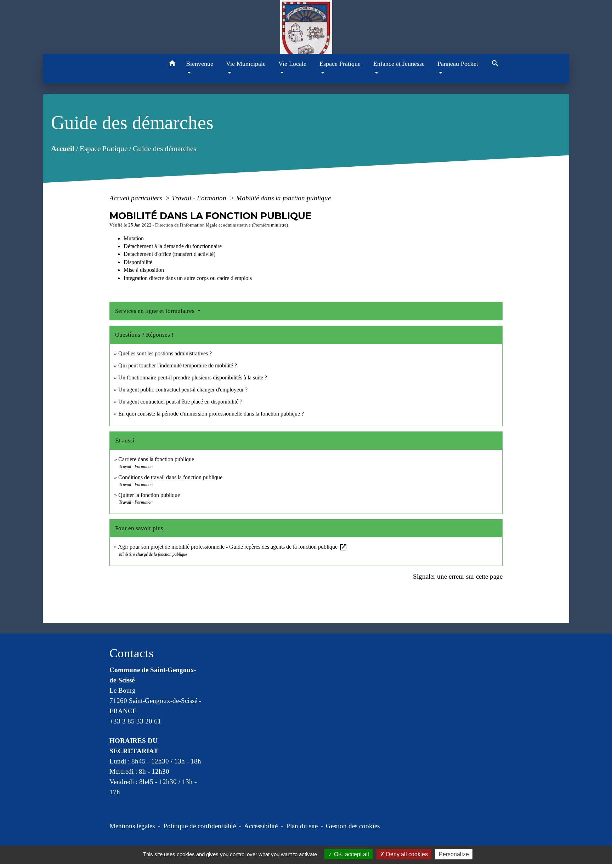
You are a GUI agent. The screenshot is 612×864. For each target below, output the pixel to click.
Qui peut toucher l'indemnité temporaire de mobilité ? (177, 365)
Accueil (62, 148)
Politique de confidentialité (199, 826)
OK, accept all (351, 854)
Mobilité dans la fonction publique (283, 198)
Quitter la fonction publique (149, 495)
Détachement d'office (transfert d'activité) (169, 254)
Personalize (454, 854)
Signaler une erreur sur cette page (458, 576)
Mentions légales (132, 826)
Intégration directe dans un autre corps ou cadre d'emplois (188, 278)
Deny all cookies (406, 854)
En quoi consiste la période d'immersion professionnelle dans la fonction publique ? (211, 414)
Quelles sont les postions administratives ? (165, 353)
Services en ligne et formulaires (155, 311)
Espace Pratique (104, 148)
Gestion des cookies (353, 826)
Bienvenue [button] (199, 63)
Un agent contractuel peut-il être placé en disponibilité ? (180, 402)
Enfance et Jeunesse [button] (399, 63)
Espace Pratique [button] (340, 63)
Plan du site (302, 826)
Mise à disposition (144, 270)
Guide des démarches (164, 148)
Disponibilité (138, 262)
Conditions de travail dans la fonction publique (170, 477)
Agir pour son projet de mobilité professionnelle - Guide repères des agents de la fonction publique (232, 547)
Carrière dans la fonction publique (156, 459)
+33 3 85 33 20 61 (135, 721)
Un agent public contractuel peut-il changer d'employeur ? (183, 390)
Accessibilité (261, 826)
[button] (172, 64)
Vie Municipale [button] (246, 63)
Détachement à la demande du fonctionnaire (173, 246)
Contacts (131, 653)
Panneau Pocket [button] (457, 63)
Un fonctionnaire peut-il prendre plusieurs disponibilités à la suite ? (192, 377)
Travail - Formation (200, 198)
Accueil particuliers (136, 198)
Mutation (134, 238)
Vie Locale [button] (292, 63)
